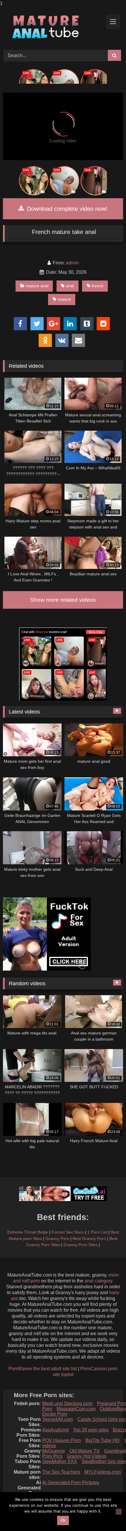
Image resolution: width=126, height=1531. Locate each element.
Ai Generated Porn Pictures (70, 1482)
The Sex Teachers (61, 1472)
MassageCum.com (76, 1408)
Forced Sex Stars (68, 1232)
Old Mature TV (84, 1450)
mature (64, 299)
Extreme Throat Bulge (27, 1232)
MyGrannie (53, 1450)
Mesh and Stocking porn (67, 1403)
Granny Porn (57, 1238)
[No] (119, 1512)
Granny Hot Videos (86, 1456)
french (97, 285)
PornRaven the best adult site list (42, 1368)
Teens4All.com (57, 1419)
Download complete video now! (66, 209)
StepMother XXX (59, 1461)
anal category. (98, 1280)
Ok (63, 1520)
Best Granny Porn (89, 1238)
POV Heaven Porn (61, 1440)
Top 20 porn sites (90, 1429)
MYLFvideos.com (102, 1472)
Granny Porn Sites (81, 1244)
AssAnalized (55, 1429)
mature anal (37, 285)
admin (72, 262)
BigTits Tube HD (102, 1440)
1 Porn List (97, 1232)
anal (70, 285)
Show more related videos (63, 600)
